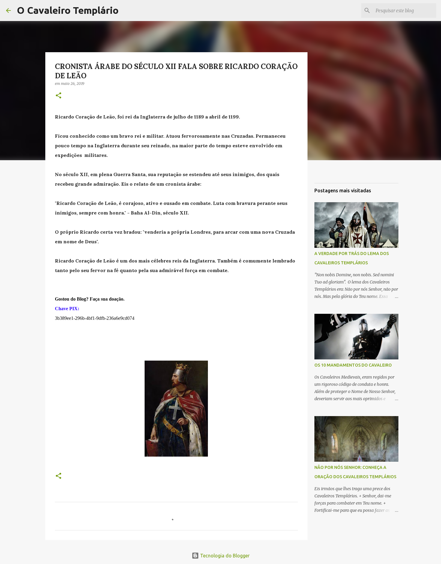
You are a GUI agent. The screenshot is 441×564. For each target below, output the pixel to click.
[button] (58, 96)
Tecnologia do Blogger (224, 555)
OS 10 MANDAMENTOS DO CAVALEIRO (353, 365)
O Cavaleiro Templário (67, 10)
